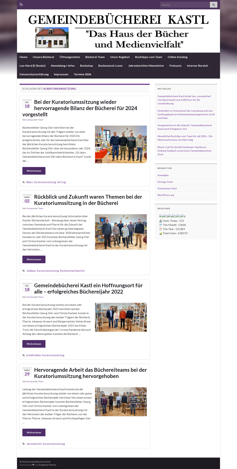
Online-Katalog (177, 56)
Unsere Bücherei (43, 56)
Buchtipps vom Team (148, 56)
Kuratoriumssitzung (45, 182)
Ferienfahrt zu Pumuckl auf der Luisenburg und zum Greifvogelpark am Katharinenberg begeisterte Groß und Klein (186, 114)
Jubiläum (31, 270)
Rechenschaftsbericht (72, 270)
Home (23, 56)
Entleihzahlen (33, 355)
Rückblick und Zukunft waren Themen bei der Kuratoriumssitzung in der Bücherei (88, 199)
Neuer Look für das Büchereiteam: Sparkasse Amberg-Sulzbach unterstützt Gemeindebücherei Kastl (184, 151)
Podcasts (176, 65)
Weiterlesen (34, 170)
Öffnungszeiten (70, 56)
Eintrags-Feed (165, 181)
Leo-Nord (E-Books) (32, 65)
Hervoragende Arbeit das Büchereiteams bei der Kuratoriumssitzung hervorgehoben (90, 373)
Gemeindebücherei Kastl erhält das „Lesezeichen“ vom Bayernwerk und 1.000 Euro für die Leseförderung (185, 100)
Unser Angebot (120, 56)
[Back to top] (229, 461)
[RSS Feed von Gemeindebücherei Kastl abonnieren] (21, 3)
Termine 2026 (82, 74)
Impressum (61, 74)
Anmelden (163, 175)
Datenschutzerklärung (34, 74)
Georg (29, 119)
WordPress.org (166, 194)
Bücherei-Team (95, 56)
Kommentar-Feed (167, 188)
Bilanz (29, 182)
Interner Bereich (197, 65)
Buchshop (86, 65)
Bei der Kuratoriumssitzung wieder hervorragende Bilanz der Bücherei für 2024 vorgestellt (79, 108)
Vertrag (61, 182)
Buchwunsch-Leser (110, 65)
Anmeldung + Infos (63, 65)
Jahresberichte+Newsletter (146, 65)
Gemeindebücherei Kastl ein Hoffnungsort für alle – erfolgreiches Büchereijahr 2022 (88, 288)
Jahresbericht (34, 443)
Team (40, 119)
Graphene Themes (47, 464)
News (41, 297)
